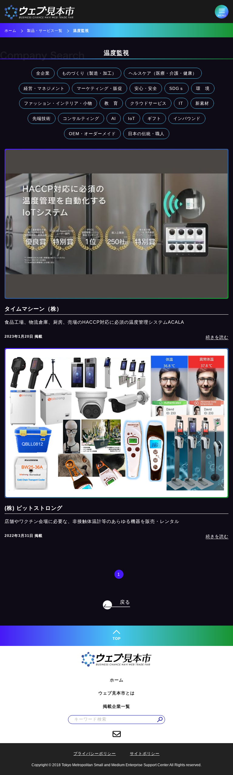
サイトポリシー (145, 753)
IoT (131, 118)
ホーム (10, 31)
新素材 (202, 103)
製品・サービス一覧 (44, 31)
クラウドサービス (148, 103)
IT (181, 103)
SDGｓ (176, 88)
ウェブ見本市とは (116, 693)
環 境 (203, 88)
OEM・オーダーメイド (92, 133)
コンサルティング (81, 118)
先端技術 (41, 118)
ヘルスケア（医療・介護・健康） (163, 73)
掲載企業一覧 (116, 706)
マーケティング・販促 (99, 88)
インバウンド (187, 118)
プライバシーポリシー (94, 753)
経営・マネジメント (44, 88)
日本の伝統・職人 (146, 133)
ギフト (154, 118)
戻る (125, 602)
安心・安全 (145, 88)
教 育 (111, 103)
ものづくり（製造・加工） (89, 73)
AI (113, 118)
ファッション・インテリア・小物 (58, 103)
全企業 (43, 73)
